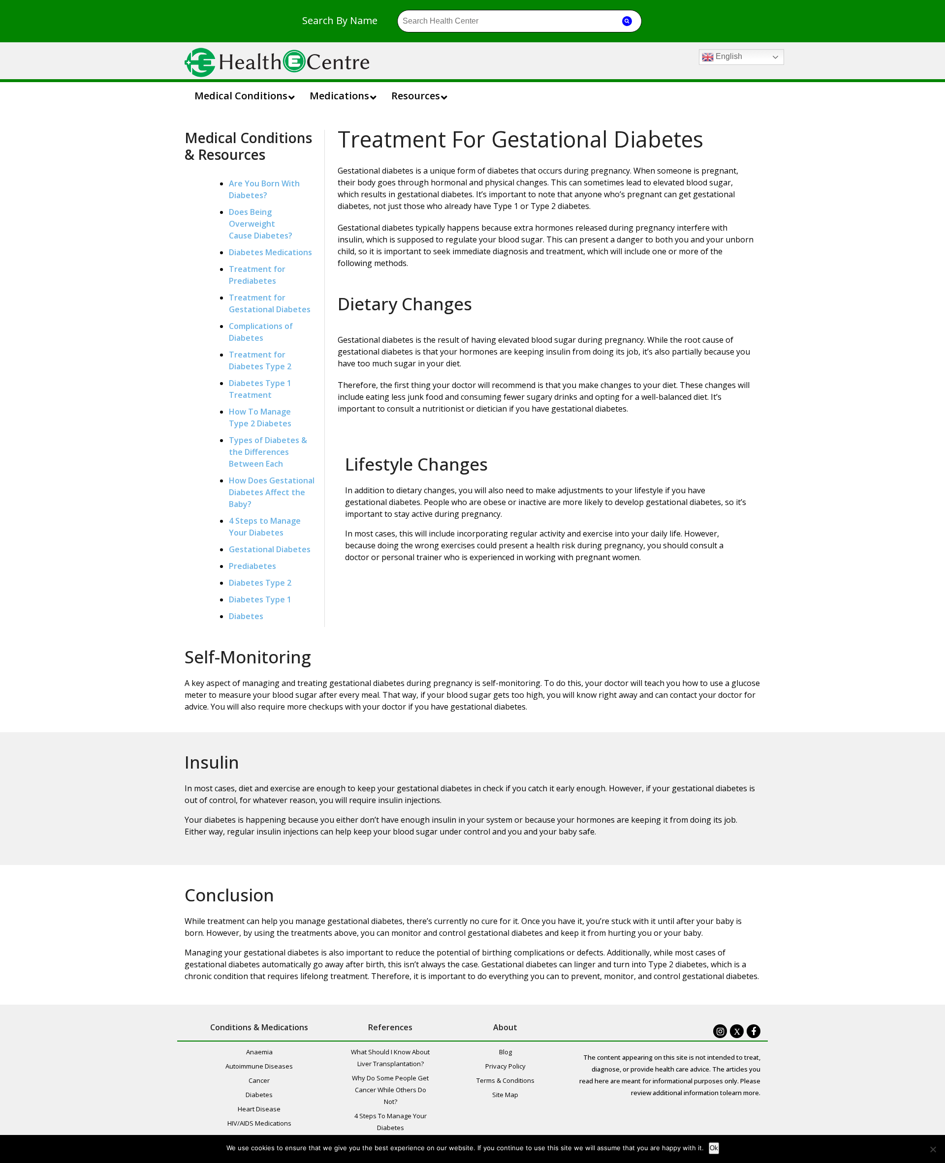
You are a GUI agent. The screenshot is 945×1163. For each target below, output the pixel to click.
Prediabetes (252, 566)
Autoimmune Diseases (259, 1066)
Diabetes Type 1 (260, 599)
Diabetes (246, 616)
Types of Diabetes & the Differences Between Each (268, 452)
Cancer (259, 1080)
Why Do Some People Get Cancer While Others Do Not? (390, 1090)
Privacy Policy (505, 1066)
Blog (505, 1051)
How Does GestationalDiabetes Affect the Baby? (272, 492)
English (728, 56)
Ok (714, 1148)
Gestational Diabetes (270, 549)
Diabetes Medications (270, 252)
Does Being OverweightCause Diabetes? (260, 224)
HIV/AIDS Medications (259, 1123)
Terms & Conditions (505, 1080)
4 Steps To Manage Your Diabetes (390, 1121)
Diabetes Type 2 (260, 582)
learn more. (743, 1092)
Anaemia (259, 1051)
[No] (933, 1149)
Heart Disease (259, 1108)
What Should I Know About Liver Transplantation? (390, 1057)
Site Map (505, 1094)
